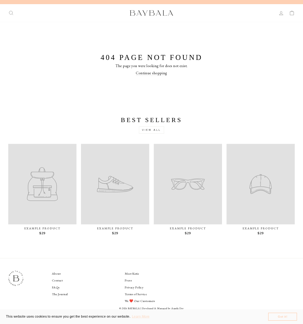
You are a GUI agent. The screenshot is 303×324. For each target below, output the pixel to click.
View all (151, 130)
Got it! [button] (282, 316)
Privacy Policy (134, 287)
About (56, 274)
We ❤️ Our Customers (140, 301)
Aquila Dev (177, 308)
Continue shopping (151, 73)
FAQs (56, 287)
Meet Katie (132, 274)
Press (128, 280)
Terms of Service (136, 294)
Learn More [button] (141, 316)
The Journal (60, 294)
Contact (57, 280)
